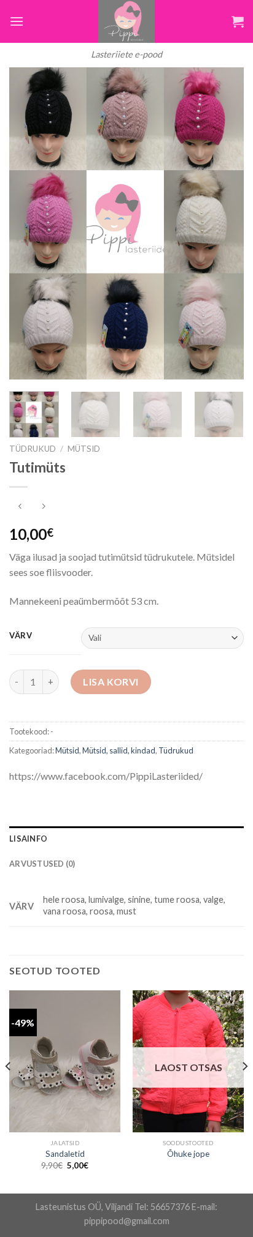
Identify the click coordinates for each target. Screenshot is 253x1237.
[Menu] (16, 21)
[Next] (223, 223)
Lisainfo (28, 838)
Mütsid (84, 449)
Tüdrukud (32, 449)
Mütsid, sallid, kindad (118, 750)
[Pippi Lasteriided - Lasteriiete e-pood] (126, 21)
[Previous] (29, 223)
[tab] (126, 838)
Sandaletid (65, 1154)
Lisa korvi (111, 681)
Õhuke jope (188, 1154)
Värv (21, 636)
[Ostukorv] (238, 21)
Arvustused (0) (42, 864)
